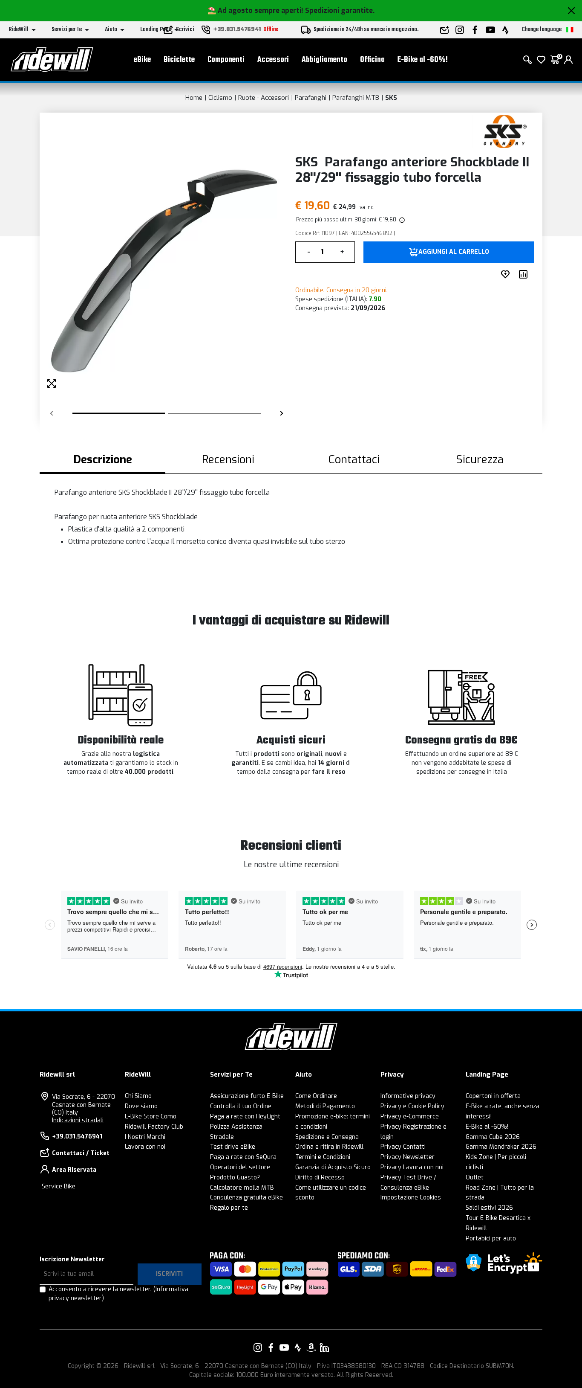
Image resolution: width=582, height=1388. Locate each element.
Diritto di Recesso (320, 1177)
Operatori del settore (240, 1167)
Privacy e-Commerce (409, 1116)
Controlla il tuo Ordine (240, 1106)
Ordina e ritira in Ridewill (329, 1147)
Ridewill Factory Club (154, 1127)
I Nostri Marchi (145, 1137)
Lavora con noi (145, 1147)
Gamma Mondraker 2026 (501, 1147)
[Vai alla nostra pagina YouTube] (284, 1347)
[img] (401, 219)
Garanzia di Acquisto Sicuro (333, 1167)
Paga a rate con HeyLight (245, 1116)
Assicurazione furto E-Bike (247, 1096)
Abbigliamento (324, 60)
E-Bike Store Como (150, 1116)
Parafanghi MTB (355, 97)
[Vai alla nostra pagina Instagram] (258, 1347)
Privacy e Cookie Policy (412, 1106)
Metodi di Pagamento (325, 1106)
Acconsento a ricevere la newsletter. (118, 1293)
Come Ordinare (316, 1096)
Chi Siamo (138, 1096)
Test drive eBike (232, 1147)
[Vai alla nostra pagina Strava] (298, 1347)
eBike (142, 60)
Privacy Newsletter (407, 1157)
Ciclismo (220, 97)
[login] (568, 59)
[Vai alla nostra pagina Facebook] (271, 1347)
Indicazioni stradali (78, 1120)
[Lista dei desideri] (541, 59)
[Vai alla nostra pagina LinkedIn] (324, 1347)
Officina (372, 60)
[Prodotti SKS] (505, 131)
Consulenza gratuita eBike (246, 1197)
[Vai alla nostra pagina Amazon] (311, 1347)
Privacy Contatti (403, 1147)
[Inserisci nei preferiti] (507, 274)
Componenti (226, 60)
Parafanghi (310, 97)
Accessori (273, 60)
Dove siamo (141, 1106)
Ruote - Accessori (263, 97)
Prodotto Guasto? (235, 1177)
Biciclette (179, 60)
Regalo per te (229, 1208)
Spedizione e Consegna (327, 1137)
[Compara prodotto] (525, 274)
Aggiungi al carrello (453, 252)
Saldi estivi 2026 (489, 1208)
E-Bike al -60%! (423, 60)
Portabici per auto (491, 1238)
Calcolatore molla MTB (242, 1188)
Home (193, 97)
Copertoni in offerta (493, 1096)
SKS (391, 97)
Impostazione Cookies (410, 1197)
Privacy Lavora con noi (412, 1167)
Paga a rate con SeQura (243, 1157)
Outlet (475, 1177)
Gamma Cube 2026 (493, 1137)
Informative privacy (407, 1096)
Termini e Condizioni (322, 1157)
